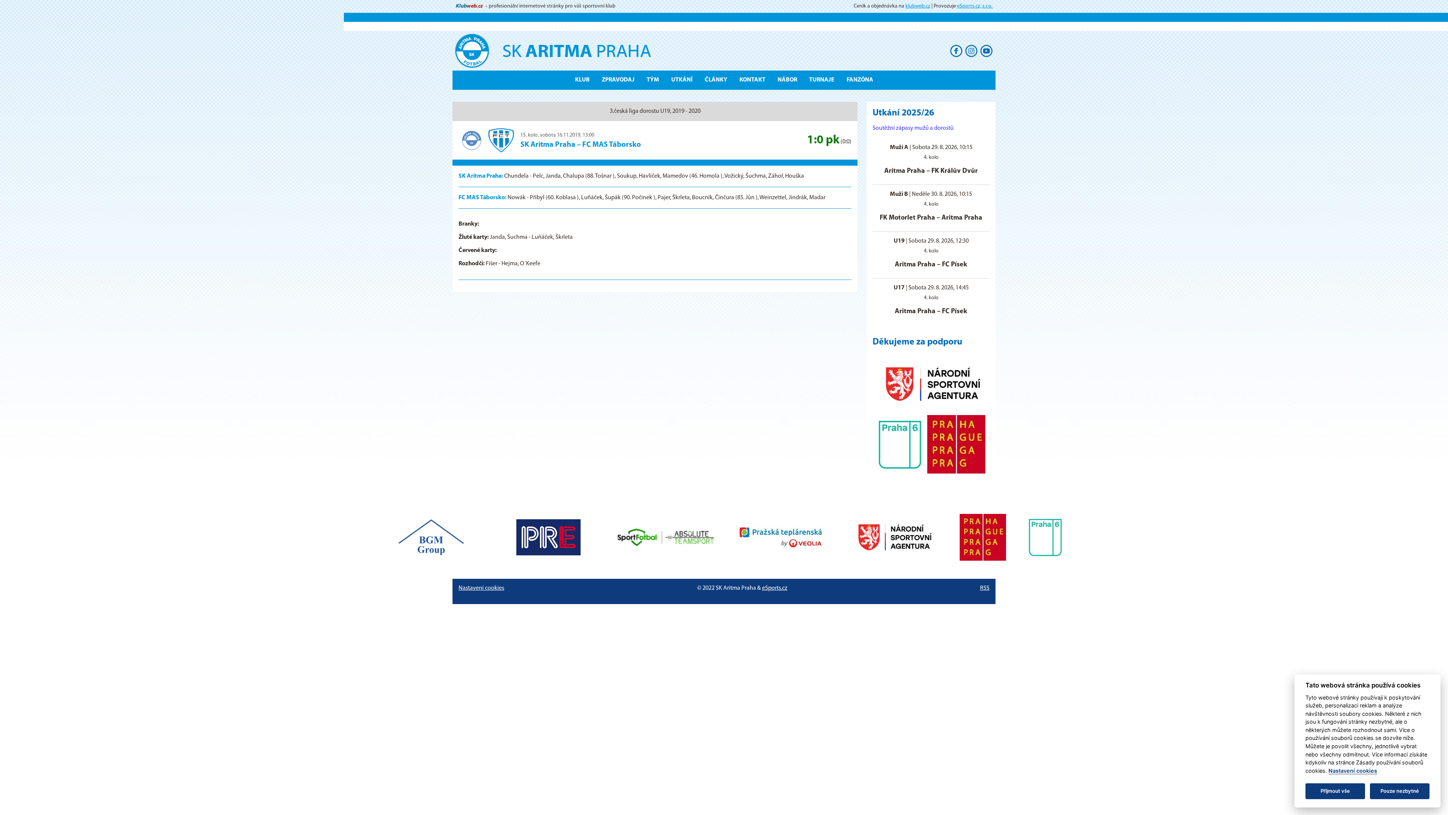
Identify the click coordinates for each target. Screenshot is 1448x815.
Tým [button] (653, 80)
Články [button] (716, 80)
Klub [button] (582, 80)
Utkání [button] (682, 80)
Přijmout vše (1335, 791)
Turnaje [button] (821, 80)
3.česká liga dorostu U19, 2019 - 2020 (655, 111)
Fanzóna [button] (860, 80)
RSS (984, 588)
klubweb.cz (917, 6)
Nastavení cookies (481, 588)
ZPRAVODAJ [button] (618, 80)
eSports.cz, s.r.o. (974, 6)
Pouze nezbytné (1400, 791)
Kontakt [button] (752, 80)
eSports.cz (774, 588)
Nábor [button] (787, 80)
